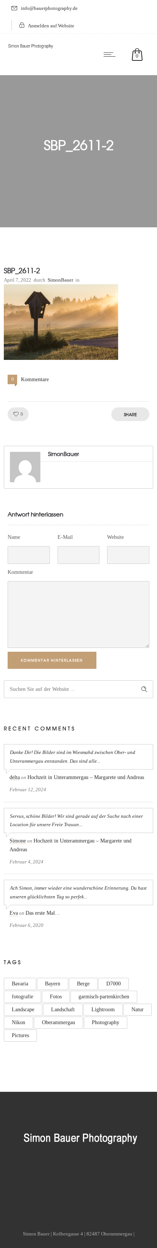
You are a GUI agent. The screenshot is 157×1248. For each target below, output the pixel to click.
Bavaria (20, 984)
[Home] (30, 49)
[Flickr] (59, 1176)
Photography (105, 1022)
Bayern (52, 984)
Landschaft (63, 1009)
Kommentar (20, 572)
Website (115, 537)
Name (14, 537)
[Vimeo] (97, 1176)
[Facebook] (39, 1176)
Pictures (20, 1035)
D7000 (113, 984)
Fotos (56, 996)
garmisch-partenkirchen (103, 996)
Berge (83, 984)
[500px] (117, 1176)
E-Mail (65, 537)
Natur (137, 1009)
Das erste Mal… (43, 913)
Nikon (18, 1022)
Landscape (23, 1009)
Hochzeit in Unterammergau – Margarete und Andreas (85, 777)
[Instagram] (78, 1176)
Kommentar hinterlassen (52, 660)
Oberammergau (58, 1022)
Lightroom (103, 1009)
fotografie (22, 996)
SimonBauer (60, 280)
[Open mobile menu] (111, 54)
